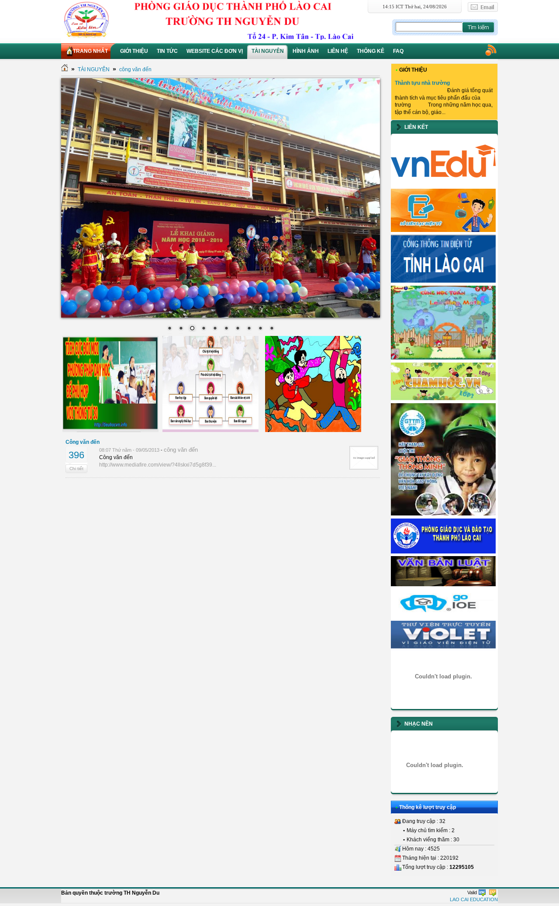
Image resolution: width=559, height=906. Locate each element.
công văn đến (135, 69)
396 (76, 455)
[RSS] (490, 49)
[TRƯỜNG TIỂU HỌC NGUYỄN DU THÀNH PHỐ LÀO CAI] (225, 20)
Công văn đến (83, 442)
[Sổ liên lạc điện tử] (443, 230)
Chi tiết (76, 468)
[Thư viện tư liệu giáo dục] (443, 649)
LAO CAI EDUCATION (474, 899)
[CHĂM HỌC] (443, 398)
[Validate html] (482, 892)
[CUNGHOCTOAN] (443, 358)
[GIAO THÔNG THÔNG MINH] (443, 514)
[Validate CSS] (492, 892)
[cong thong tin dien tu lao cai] (443, 281)
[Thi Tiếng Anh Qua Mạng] (443, 616)
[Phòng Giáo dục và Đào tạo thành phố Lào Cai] (443, 552)
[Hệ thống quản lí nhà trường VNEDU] (443, 184)
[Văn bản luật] (443, 584)
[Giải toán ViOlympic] (443, 676)
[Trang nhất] (64, 69)
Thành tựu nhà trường (422, 83)
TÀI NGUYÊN (94, 69)
